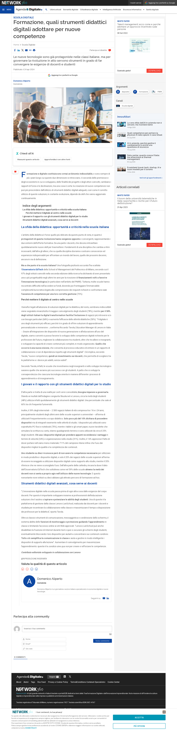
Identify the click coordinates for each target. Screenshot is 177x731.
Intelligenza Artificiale (112, 10)
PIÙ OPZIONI (139, 726)
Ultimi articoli (55, 10)
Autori (26, 682)
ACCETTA (139, 717)
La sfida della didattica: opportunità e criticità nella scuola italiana (54, 209)
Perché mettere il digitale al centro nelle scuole (49, 213)
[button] (7, 9)
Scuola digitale (28, 45)
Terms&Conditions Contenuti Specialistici (87, 682)
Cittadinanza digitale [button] (89, 10)
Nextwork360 (21, 693)
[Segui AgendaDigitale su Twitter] (70, 677)
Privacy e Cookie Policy (58, 682)
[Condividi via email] (26, 50)
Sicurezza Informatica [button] (132, 10)
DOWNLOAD (154, 71)
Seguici (52, 677)
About (18, 682)
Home (16, 45)
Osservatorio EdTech (32, 269)
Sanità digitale (152, 10)
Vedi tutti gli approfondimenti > (151, 178)
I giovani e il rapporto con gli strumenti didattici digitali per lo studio (55, 216)
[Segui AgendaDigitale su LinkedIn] (64, 677)
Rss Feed (41, 682)
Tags (33, 682)
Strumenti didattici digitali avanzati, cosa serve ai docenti (50, 220)
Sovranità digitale (70, 10)
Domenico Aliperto (21, 81)
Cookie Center (114, 682)
